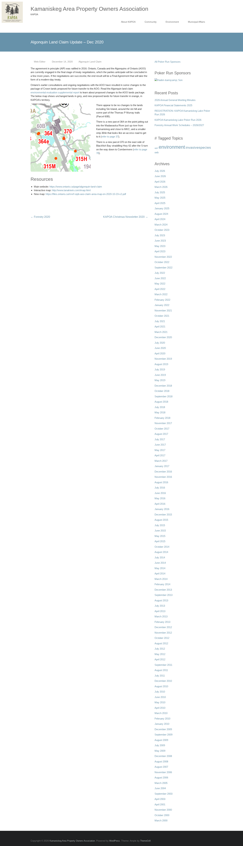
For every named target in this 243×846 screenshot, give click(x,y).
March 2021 (161, 332)
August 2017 (161, 433)
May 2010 (160, 702)
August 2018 (161, 401)
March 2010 (161, 713)
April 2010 (160, 707)
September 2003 (163, 793)
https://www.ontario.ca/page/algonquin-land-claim (75, 186)
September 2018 (163, 396)
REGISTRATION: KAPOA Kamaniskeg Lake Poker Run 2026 (182, 112)
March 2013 (161, 616)
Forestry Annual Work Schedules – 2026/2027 (179, 125)
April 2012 (160, 659)
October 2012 (162, 638)
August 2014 (161, 552)
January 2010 (162, 723)
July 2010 (160, 691)
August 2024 (161, 213)
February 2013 (162, 621)
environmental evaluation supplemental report (55, 92)
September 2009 (163, 734)
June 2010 (160, 697)
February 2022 (162, 299)
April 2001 (160, 804)
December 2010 (163, 680)
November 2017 (163, 423)
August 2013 (161, 600)
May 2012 (160, 654)
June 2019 (160, 375)
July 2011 (160, 675)
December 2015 (163, 514)
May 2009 (160, 750)
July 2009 (160, 745)
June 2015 (160, 530)
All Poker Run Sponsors (168, 61)
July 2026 (160, 170)
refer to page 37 (109, 136)
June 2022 (160, 278)
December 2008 (163, 756)
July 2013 (160, 605)
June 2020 (160, 348)
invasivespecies (198, 148)
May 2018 (160, 412)
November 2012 (163, 632)
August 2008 (161, 761)
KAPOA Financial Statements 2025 (173, 105)
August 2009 (161, 740)
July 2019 (160, 369)
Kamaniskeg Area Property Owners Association (89, 9)
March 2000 (161, 820)
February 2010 (162, 718)
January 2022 (162, 305)
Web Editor (39, 61)
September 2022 (163, 267)
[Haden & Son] (168, 81)
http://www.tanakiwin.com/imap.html (71, 190)
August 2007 (161, 766)
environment (172, 147)
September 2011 (163, 664)
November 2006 (163, 772)
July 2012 (160, 648)
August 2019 (161, 364)
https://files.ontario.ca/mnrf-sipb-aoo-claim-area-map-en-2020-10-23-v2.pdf (86, 194)
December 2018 (163, 385)
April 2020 (160, 353)
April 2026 (160, 181)
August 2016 (161, 482)
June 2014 (160, 562)
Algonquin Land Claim (90, 61)
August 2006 (161, 777)
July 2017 (160, 439)
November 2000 (163, 809)
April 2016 (160, 503)
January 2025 (162, 208)
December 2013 (163, 589)
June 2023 (160, 240)
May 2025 (160, 197)
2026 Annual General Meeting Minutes (175, 100)
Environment (172, 21)
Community (151, 21)
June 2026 (160, 176)
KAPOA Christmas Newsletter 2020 (125, 216)
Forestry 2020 (40, 216)
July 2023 (160, 235)
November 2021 (163, 310)
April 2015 (160, 541)
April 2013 (160, 611)
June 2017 (160, 444)
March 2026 (161, 187)
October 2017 (162, 428)
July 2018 (160, 407)
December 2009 (163, 729)
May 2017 (160, 450)
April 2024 (160, 219)
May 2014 (160, 568)
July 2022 (160, 272)
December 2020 (163, 337)
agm (156, 148)
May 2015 (160, 536)
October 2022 (162, 262)
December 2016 (163, 471)
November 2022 (163, 256)
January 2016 (162, 509)
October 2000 (162, 815)
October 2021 (162, 315)
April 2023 (160, 251)
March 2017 (161, 460)
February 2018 (162, 417)
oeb (157, 152)
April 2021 (160, 326)
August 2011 (161, 670)
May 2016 (160, 498)
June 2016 (160, 493)
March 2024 (161, 224)
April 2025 (160, 203)
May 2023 (160, 246)
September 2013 (163, 595)
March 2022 (161, 294)
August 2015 (161, 519)
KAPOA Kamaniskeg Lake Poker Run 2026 (178, 119)
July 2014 (160, 557)
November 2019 (163, 358)
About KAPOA (128, 21)
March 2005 (161, 783)
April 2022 (160, 289)
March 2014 (161, 579)
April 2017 (160, 455)
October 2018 (162, 391)
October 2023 (162, 229)
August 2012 (161, 643)
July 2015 (160, 525)
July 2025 (160, 192)
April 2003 (160, 799)
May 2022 (160, 283)
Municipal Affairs (196, 21)
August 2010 (161, 686)
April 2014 (160, 573)
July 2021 (160, 321)
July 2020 (160, 342)
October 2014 (162, 546)
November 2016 (163, 476)
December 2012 (163, 627)
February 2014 (162, 584)
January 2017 (162, 466)
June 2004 (160, 788)
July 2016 (160, 487)
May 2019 (160, 380)
